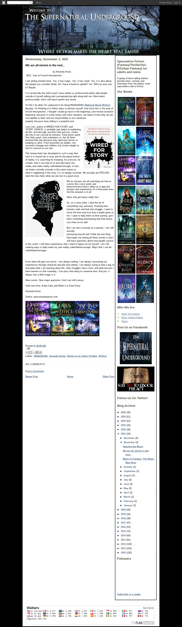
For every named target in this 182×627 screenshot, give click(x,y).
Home (70, 376)
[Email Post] (69, 348)
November (130, 442)
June (127, 484)
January (128, 505)
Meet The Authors (131, 314)
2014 (124, 535)
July (126, 479)
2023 (124, 425)
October (128, 467)
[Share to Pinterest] (40, 352)
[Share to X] (34, 352)
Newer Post (31, 376)
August (128, 475)
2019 (124, 514)
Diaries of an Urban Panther (82, 356)
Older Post (108, 376)
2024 (124, 421)
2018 (124, 518)
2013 (124, 539)
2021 (124, 433)
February (129, 501)
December (129, 438)
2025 (124, 416)
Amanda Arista (57, 356)
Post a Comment (34, 371)
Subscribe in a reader (129, 594)
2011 (124, 548)
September (130, 471)
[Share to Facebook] (37, 352)
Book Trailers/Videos (132, 317)
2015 (124, 531)
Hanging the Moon (133, 446)
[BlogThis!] (30, 352)
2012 (124, 544)
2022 (124, 429)
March (127, 497)
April (127, 492)
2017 (124, 522)
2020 (124, 509)
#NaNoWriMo (41, 356)
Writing (103, 356)
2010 (124, 552)
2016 (124, 527)
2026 (124, 412)
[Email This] (27, 352)
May (126, 488)
